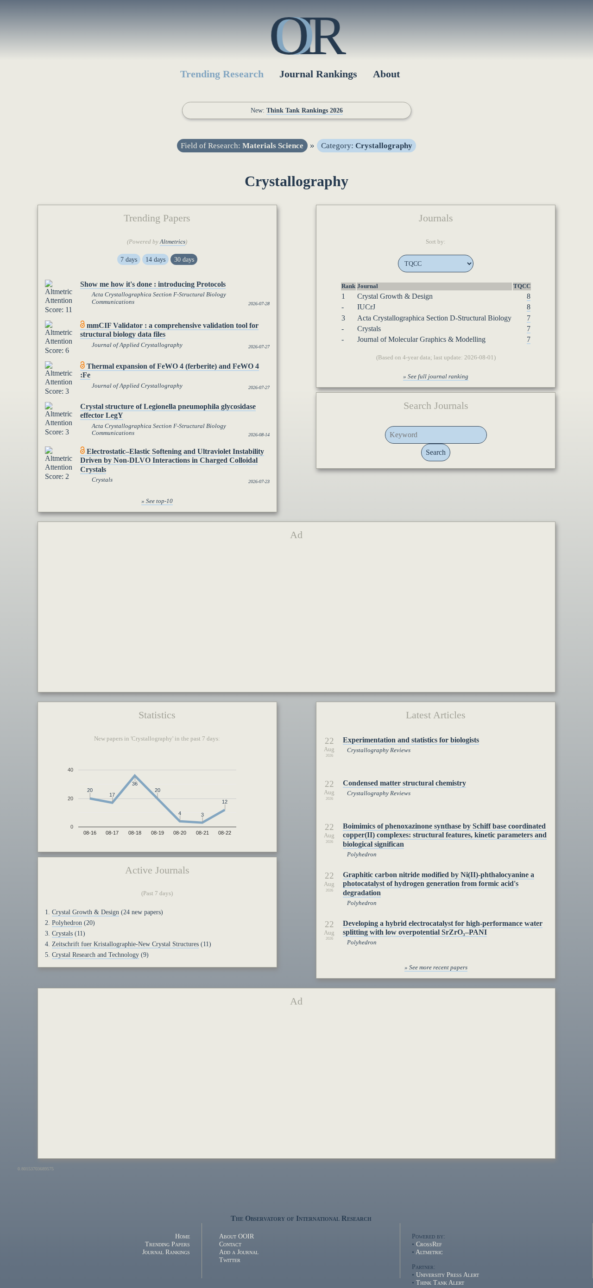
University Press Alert (447, 1274)
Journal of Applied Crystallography (137, 345)
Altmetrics (172, 242)
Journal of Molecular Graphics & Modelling (421, 339)
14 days (155, 259)
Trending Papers (167, 1244)
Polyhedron (67, 922)
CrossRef (429, 1244)
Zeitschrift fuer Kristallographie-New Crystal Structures (125, 944)
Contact (230, 1244)
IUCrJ (366, 307)
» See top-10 (157, 501)
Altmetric (429, 1252)
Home (182, 1236)
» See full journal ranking (435, 376)
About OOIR (236, 1236)
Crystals (102, 480)
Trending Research (222, 74)
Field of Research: (242, 145)
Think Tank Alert (440, 1282)
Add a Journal (239, 1252)
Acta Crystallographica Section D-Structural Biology (434, 318)
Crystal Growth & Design (395, 296)
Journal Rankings (318, 74)
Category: (366, 145)
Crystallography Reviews (378, 750)
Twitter (229, 1259)
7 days (128, 259)
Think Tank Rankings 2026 (304, 110)
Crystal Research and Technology (95, 954)
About (386, 74)
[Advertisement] (297, 620)
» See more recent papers (435, 967)
